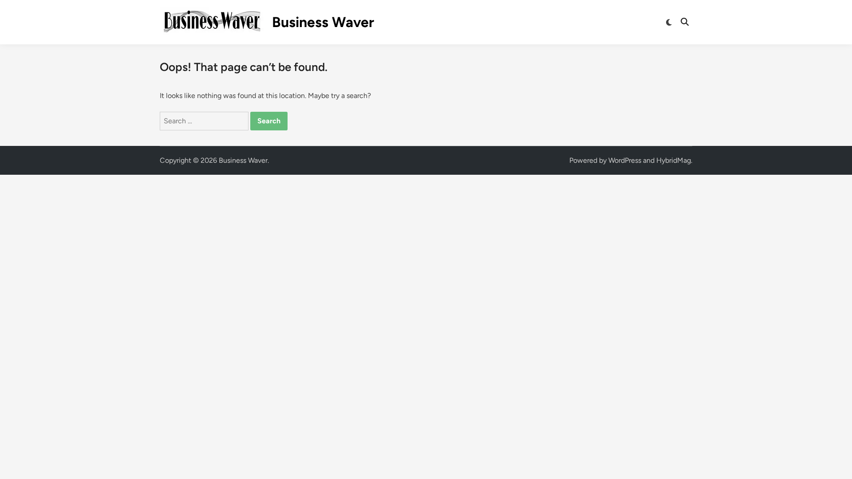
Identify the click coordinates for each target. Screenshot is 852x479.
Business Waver (323, 22)
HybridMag (673, 160)
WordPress (624, 160)
